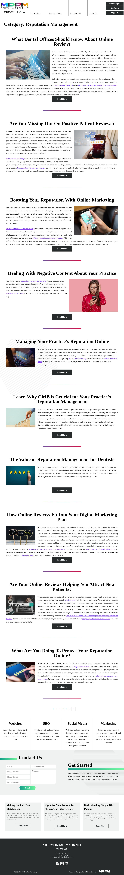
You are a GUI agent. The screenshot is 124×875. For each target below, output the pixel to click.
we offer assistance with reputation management (47, 549)
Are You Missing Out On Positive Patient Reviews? (62, 123)
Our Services (36, 13)
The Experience (55, 13)
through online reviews (80, 667)
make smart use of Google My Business (100, 549)
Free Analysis (115, 3)
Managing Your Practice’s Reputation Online (62, 341)
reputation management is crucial (33, 281)
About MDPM (75, 13)
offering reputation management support (47, 238)
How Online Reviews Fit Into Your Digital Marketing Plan (62, 517)
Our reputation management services (31, 168)
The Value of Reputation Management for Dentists (62, 459)
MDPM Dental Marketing (64, 85)
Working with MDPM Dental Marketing (20, 229)
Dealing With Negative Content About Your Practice (62, 273)
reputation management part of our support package (97, 85)
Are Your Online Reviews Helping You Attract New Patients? (62, 587)
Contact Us (93, 13)
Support (114, 12)
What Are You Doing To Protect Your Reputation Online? (62, 653)
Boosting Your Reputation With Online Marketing (62, 200)
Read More (62, 99)
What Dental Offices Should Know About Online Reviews (62, 41)
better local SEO (28, 555)
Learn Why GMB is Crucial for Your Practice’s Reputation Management (62, 399)
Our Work (115, 8)
